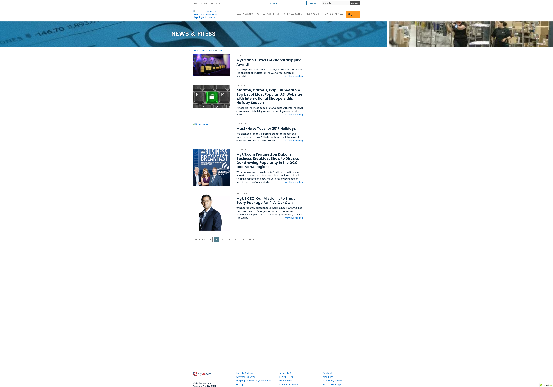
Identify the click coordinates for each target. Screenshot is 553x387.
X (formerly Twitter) (333, 380)
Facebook (327, 373)
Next (251, 239)
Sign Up (353, 14)
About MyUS (208, 50)
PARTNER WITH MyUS (211, 3)
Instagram (328, 376)
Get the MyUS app (332, 384)
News (220, 50)
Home (195, 50)
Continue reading (294, 76)
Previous (200, 239)
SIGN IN (312, 3)
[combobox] (341, 3)
